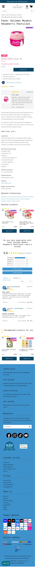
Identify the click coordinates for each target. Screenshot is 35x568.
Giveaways (6, 503)
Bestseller (4, 196)
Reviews (5, 498)
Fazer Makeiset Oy (6, 183)
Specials (27, 199)
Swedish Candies (5, 201)
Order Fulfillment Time (9, 469)
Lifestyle (30, 196)
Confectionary (12, 15)
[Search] (32, 11)
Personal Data (7, 482)
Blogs (4, 507)
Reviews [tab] (5, 278)
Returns (5, 471)
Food (6, 15)
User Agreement (7, 487)
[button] (27, 6)
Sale (8, 199)
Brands (5, 509)
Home (2, 15)
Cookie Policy (7, 480)
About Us (5, 496)
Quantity (3, 66)
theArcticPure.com (23, 561)
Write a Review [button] (18, 269)
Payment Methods (8, 464)
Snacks (22, 199)
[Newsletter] (30, 426)
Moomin (3, 199)
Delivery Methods (8, 467)
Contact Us (6, 462)
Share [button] (6, 302)
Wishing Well (6, 505)
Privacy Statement (8, 484)
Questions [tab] (16, 278)
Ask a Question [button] (18, 272)
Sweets (19, 15)
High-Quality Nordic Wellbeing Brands (17, 1)
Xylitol (18, 201)
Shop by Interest (14, 199)
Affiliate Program (8, 500)
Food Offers (24, 196)
